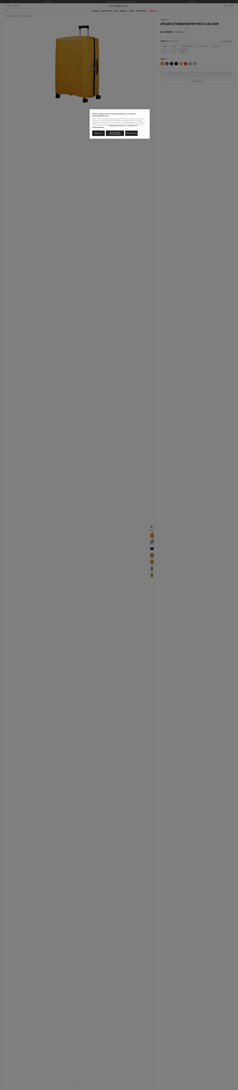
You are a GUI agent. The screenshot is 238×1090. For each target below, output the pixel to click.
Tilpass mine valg (131, 133)
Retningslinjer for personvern (117, 125)
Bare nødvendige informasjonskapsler (115, 133)
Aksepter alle (99, 133)
